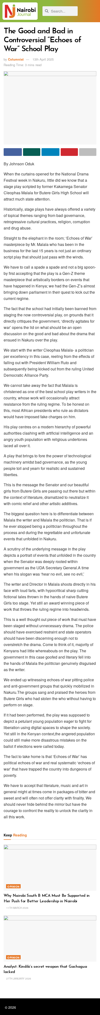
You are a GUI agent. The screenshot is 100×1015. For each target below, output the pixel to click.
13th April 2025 (43, 59)
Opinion (13, 886)
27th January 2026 (18, 978)
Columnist (16, 59)
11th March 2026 (17, 908)
